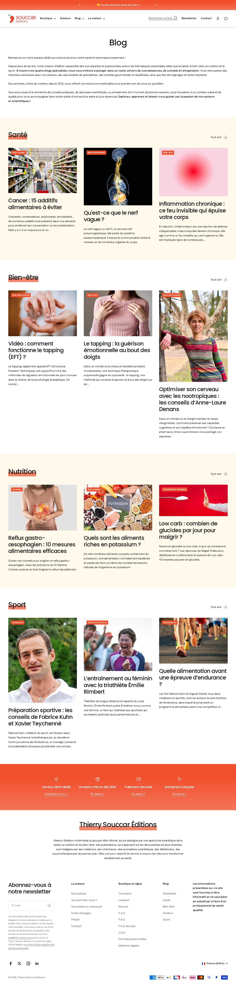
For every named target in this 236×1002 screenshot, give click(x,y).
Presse (75, 920)
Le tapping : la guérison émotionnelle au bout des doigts (117, 350)
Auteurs (65, 19)
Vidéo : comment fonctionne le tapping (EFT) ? (36, 350)
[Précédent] (79, 5)
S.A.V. (122, 913)
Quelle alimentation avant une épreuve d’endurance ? (192, 677)
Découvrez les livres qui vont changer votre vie (118, 5)
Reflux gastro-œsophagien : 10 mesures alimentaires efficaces (41, 544)
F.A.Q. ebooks (127, 926)
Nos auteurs (78, 894)
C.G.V (122, 933)
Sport (166, 920)
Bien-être (168, 907)
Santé (166, 900)
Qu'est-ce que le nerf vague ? (111, 216)
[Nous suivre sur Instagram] (28, 963)
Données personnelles (132, 939)
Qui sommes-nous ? (84, 900)
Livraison (124, 900)
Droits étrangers (81, 913)
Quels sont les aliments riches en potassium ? (114, 541)
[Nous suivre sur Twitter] (19, 963)
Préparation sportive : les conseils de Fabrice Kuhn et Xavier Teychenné (40, 716)
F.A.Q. (122, 920)
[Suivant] (156, 5)
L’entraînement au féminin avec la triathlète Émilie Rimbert (118, 685)
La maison (94, 19)
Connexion (125, 894)
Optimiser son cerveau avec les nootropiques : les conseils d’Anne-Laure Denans (192, 399)
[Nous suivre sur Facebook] (10, 963)
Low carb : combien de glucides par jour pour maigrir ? (188, 530)
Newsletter (189, 19)
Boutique (46, 19)
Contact (206, 19)
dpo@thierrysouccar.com (20, 937)
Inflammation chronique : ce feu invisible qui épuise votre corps (192, 210)
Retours (123, 907)
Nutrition (168, 913)
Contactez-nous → (56, 794)
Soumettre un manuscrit (86, 907)
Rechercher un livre (160, 18)
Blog (78, 19)
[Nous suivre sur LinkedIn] (37, 963)
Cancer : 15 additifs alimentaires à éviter (35, 204)
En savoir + (97, 794)
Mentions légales (129, 946)
